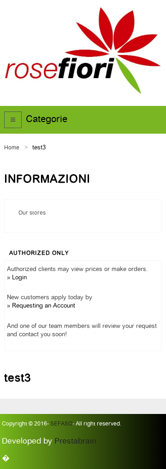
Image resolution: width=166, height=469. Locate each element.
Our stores (32, 213)
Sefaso (60, 424)
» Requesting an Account (41, 306)
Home (11, 148)
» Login (17, 278)
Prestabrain (75, 441)
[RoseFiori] (83, 50)
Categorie (46, 119)
